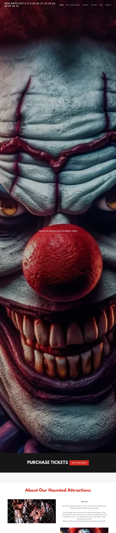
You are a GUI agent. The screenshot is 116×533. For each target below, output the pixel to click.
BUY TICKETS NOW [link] (73, 5)
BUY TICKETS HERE (79, 463)
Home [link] (61, 5)
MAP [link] (101, 5)
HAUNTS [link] (85, 5)
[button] (109, 5)
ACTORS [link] (94, 5)
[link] (30, 6)
